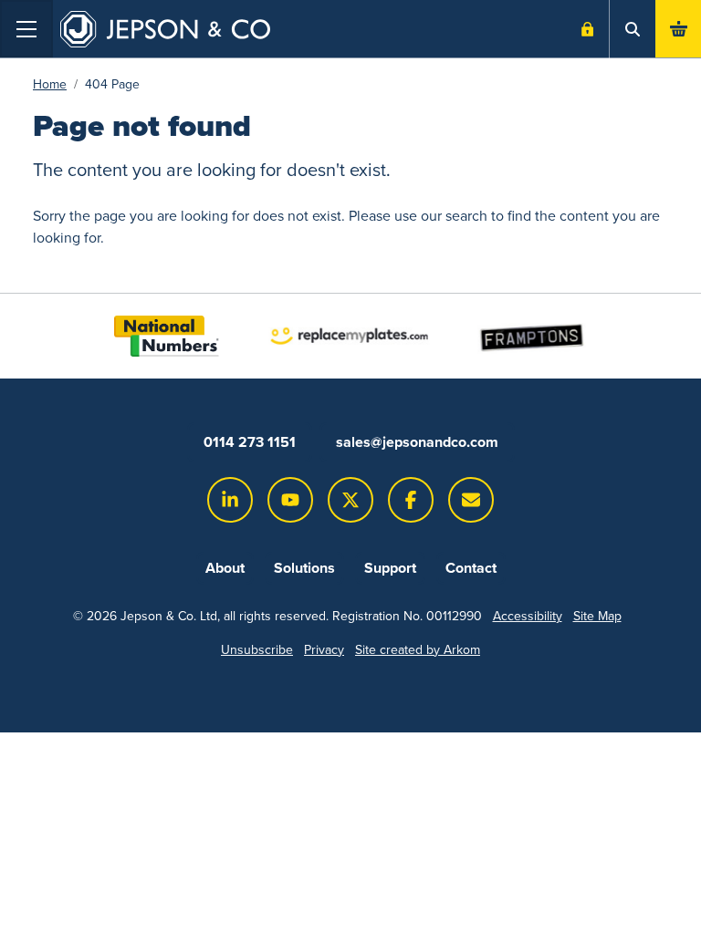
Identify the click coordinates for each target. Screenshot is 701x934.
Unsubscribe (257, 649)
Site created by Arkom (417, 649)
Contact (471, 567)
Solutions (304, 567)
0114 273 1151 (250, 441)
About (225, 567)
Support (390, 567)
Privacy (324, 649)
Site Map (597, 616)
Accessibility (527, 616)
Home (50, 84)
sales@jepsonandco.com (417, 441)
